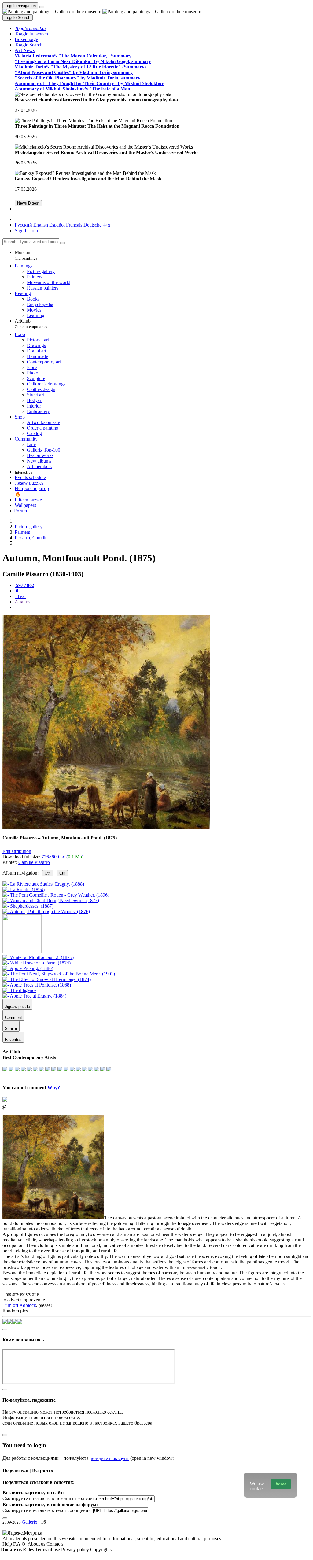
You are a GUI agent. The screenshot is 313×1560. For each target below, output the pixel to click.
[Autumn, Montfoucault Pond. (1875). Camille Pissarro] (106, 827)
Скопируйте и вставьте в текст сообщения (46, 1510)
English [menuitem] (40, 224)
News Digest (28, 203)
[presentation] (163, 607)
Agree (280, 1484)
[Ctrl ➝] (38, 957)
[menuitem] (107, 224)
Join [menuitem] (34, 230)
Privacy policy (75, 1549)
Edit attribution (16, 851)
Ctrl (48, 873)
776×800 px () (62, 856)
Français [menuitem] (74, 224)
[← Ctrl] (46, 911)
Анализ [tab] (22, 601)
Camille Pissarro (34, 862)
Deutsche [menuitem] (92, 224)
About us (37, 1544)
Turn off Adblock (19, 1305)
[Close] (62, 243)
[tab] (24, 585)
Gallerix (29, 1522)
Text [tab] (21, 596)
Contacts (54, 1544)
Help (7, 1544)
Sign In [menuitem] (22, 230)
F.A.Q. (20, 1544)
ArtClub (31, 323)
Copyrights (101, 1549)
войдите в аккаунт (110, 1458)
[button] (30, 28)
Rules (29, 1549)
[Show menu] (41, 7)
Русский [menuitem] (23, 224)
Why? (53, 1087)
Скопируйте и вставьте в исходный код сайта (49, 1498)
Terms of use (48, 1549)
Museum (26, 255)
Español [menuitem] (57, 224)
